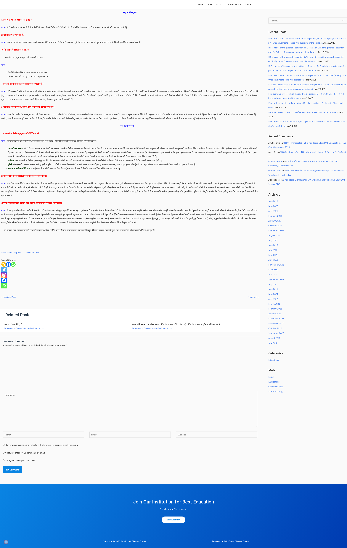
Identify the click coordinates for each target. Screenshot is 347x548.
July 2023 (272, 250)
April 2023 (273, 259)
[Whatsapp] (13, 264)
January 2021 (274, 313)
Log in (271, 376)
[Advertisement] (130, 371)
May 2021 (273, 294)
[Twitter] (4, 269)
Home (200, 4)
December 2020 (276, 318)
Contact (249, 4)
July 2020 (272, 343)
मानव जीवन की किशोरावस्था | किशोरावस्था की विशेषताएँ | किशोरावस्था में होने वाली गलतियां (176, 324)
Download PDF (31, 252)
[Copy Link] (3, 264)
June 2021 (273, 289)
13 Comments (9, 328)
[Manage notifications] (6, 542)
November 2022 (276, 264)
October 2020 (275, 328)
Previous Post (8, 297)
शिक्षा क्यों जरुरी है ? (12, 324)
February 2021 (275, 308)
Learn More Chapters (11, 252)
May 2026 (273, 206)
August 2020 (274, 338)
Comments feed (275, 386)
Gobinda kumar (275, 161)
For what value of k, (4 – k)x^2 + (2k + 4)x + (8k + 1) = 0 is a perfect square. (302, 112)
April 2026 (273, 211)
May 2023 (273, 255)
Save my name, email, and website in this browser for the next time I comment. (42, 444)
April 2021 (273, 299)
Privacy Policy (234, 4)
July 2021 (272, 284)
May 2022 (273, 269)
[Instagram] (4, 275)
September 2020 (276, 333)
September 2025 (276, 230)
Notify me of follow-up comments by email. (25, 452)
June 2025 (273, 245)
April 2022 (273, 274)
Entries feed (273, 381)
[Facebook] (8, 264)
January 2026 (274, 220)
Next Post (254, 297)
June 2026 (273, 201)
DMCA (219, 4)
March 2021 (274, 303)
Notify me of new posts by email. (20, 460)
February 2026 (275, 215)
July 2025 (272, 240)
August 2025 (274, 235)
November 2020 (276, 323)
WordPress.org (275, 391)
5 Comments (137, 328)
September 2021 (276, 279)
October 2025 (275, 225)
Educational (21, 328)
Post (210, 4)
